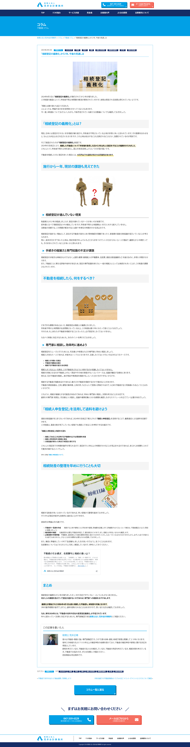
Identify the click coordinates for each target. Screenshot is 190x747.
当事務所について (142, 13)
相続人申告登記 (101, 50)
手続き (84, 50)
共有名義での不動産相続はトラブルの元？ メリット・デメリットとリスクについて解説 (123, 678)
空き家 (122, 50)
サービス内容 (74, 13)
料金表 (89, 13)
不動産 (77, 50)
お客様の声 (104, 13)
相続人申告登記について (56, 455)
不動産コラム (58, 50)
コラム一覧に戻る (95, 690)
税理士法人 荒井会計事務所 (101, 616)
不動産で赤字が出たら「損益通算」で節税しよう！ (54, 678)
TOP (43, 13)
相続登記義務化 (113, 50)
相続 (91, 50)
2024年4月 (69, 50)
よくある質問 (122, 13)
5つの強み (57, 13)
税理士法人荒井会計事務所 (54, 4)
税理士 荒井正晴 (70, 635)
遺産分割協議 (131, 50)
